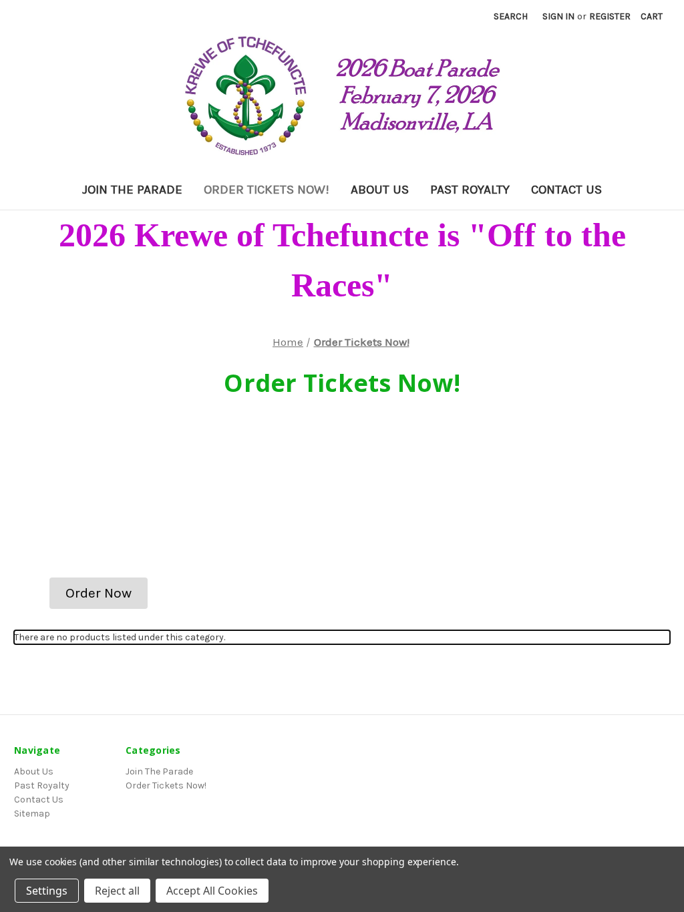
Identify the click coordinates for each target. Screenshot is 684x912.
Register (610, 16)
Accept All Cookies (212, 890)
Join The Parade (132, 189)
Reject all (117, 890)
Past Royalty (470, 189)
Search (511, 16)
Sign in (558, 16)
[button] (98, 594)
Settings (46, 890)
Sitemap (32, 813)
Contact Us (566, 189)
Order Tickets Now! (266, 189)
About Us (380, 189)
